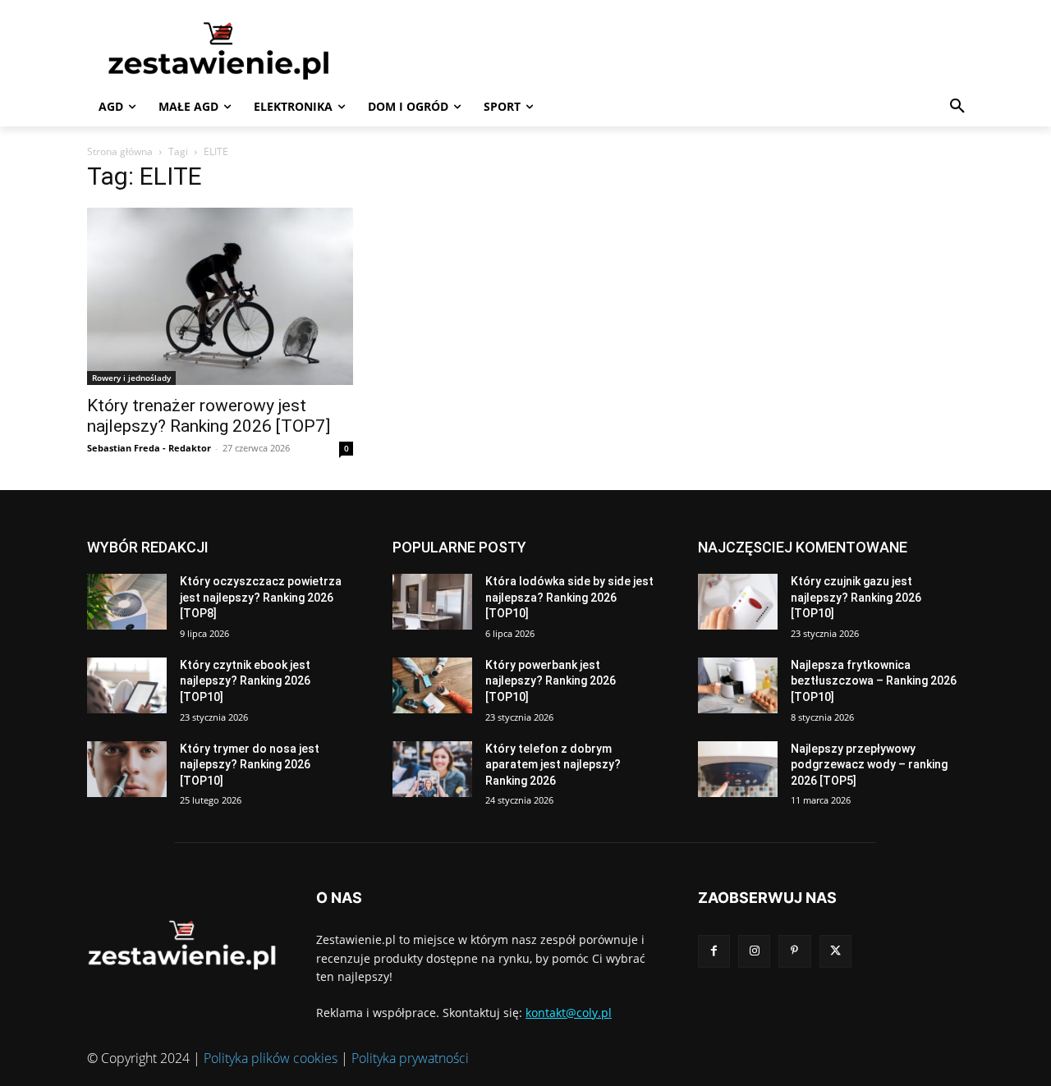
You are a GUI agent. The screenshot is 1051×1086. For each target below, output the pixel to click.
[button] (957, 106)
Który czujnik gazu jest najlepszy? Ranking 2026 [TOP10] (856, 597)
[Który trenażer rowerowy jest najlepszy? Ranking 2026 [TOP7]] (220, 296)
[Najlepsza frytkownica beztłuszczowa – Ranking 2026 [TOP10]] (738, 685)
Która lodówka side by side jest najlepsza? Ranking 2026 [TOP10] (569, 597)
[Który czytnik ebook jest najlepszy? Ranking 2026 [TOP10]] (127, 685)
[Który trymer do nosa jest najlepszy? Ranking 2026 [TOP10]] (127, 769)
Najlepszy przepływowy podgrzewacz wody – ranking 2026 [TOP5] (869, 764)
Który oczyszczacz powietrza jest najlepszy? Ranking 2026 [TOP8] (261, 597)
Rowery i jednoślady (131, 377)
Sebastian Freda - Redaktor (149, 448)
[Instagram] (754, 951)
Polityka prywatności (410, 1058)
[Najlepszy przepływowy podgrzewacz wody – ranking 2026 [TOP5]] (738, 769)
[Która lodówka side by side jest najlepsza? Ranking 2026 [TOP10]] (432, 602)
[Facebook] (714, 951)
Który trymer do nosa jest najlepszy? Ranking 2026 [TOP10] (249, 764)
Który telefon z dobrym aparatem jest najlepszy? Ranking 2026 (553, 764)
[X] (835, 951)
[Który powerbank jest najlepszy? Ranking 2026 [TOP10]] (432, 685)
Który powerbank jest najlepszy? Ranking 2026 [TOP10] (550, 680)
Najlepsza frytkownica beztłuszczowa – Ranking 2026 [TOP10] (874, 680)
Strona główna (120, 151)
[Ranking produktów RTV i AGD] (243, 50)
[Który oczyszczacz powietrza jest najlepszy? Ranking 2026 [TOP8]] (127, 602)
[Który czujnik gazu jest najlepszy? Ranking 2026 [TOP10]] (738, 602)
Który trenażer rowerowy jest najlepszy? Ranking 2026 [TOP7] (208, 416)
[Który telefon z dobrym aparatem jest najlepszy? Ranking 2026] (432, 769)
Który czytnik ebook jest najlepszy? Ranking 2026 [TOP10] (245, 680)
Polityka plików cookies (270, 1058)
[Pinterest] (794, 951)
